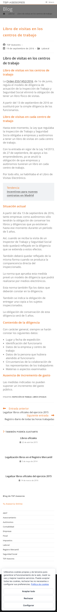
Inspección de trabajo (22, 397)
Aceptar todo (28, 591)
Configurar (28, 605)
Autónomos (8, 522)
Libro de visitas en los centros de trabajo (34, 13)
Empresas (7, 531)
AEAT (5, 513)
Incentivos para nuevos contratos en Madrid (22, 193)
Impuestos (7, 540)
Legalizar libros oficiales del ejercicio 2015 (29, 476)
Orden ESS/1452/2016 (19, 81)
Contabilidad (8, 526)
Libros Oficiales (39, 397)
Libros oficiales (28, 438)
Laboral (45, 48)
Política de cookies (40, 584)
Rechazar (28, 598)
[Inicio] (4, 13)
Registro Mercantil (11, 549)
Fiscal (5, 535)
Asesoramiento (9, 517)
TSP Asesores (14, 44)
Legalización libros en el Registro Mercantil (28, 457)
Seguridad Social (10, 554)
